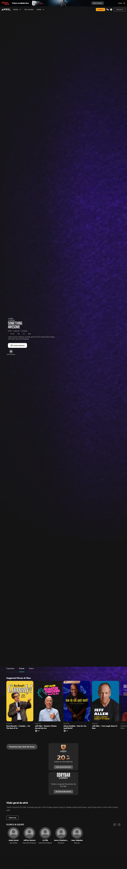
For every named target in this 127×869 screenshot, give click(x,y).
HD (19, 334)
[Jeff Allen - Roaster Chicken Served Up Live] (48, 701)
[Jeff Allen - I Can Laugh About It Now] (105, 701)
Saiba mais (12, 818)
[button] (20, 9)
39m (29, 334)
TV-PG (12, 334)
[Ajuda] (111, 9)
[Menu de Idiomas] (107, 9)
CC (24, 334)
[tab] (10, 670)
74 (67, 731)
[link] (29, 9)
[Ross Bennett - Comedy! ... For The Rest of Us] (19, 701)
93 (38, 731)
